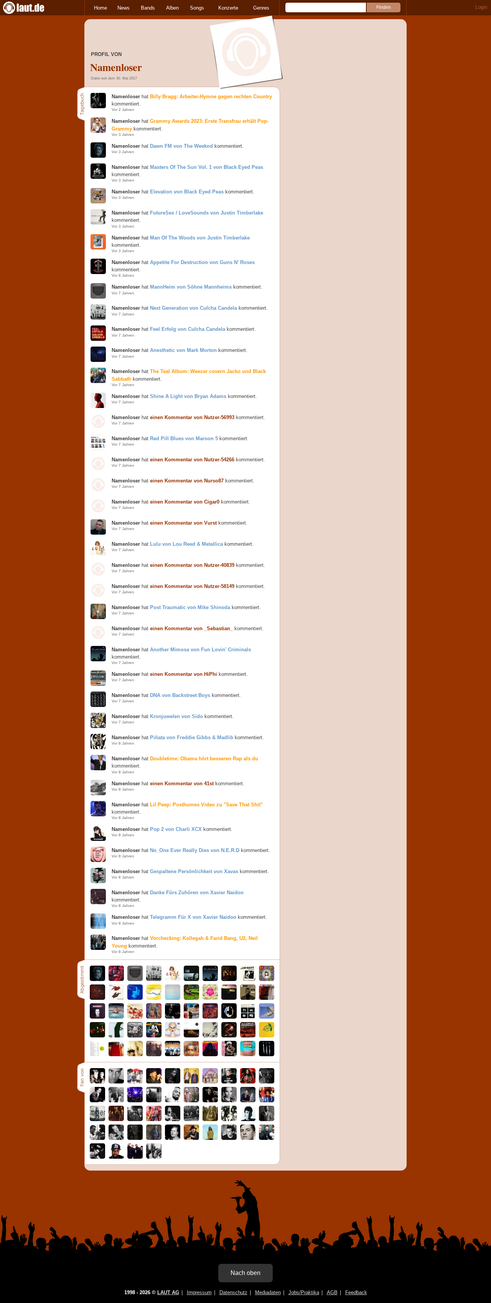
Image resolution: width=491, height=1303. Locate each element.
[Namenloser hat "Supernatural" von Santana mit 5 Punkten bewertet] (210, 1017)
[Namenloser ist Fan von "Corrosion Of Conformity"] (191, 1119)
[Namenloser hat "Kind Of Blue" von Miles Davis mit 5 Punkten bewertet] (172, 1017)
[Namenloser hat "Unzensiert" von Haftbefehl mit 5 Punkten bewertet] (266, 998)
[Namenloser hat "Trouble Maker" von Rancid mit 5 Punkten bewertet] (247, 1036)
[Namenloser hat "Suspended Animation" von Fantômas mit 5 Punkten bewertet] (210, 998)
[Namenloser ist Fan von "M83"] (229, 1138)
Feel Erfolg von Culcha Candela (187, 329)
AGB (332, 1292)
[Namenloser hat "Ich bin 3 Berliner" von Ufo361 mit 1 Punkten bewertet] (247, 1054)
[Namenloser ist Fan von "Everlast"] (229, 1082)
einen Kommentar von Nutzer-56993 (192, 417)
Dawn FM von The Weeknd (181, 146)
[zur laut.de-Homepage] (30, 7)
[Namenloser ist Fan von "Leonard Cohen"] (153, 1082)
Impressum (199, 1292)
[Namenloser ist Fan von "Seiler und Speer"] (191, 1100)
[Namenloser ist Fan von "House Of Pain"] (97, 1157)
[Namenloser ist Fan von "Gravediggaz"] (135, 1157)
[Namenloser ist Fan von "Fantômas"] (135, 1119)
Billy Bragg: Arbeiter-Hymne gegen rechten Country (211, 96)
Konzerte (228, 8)
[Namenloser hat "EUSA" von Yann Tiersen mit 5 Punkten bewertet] (172, 998)
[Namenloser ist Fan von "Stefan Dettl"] (210, 1082)
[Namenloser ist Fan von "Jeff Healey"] (172, 1138)
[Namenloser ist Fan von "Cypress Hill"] (266, 1138)
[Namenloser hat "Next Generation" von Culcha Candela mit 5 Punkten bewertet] (153, 979)
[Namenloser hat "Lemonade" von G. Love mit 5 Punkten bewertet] (266, 1036)
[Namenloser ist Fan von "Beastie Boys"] (116, 1100)
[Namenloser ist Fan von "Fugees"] (266, 1100)
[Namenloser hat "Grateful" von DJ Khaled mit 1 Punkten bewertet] (116, 1017)
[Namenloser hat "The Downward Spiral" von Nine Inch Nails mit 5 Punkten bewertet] (135, 1054)
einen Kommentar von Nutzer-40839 (192, 565)
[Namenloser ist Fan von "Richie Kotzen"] (247, 1100)
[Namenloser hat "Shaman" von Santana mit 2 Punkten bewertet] (153, 1017)
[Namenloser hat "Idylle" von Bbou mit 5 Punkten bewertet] (191, 998)
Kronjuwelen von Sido (176, 716)
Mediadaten (268, 1292)
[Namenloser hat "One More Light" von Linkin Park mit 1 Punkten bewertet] (153, 1054)
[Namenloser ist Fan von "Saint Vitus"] (210, 1119)
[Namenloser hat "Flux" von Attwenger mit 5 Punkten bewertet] (153, 998)
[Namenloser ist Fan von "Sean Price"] (116, 1157)
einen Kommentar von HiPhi (183, 674)
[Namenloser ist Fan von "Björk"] (229, 1100)
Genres (261, 8)
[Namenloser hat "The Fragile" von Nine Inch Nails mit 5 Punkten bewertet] (116, 1054)
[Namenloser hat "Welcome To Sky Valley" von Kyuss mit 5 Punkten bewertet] (229, 998)
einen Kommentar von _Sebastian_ (191, 628)
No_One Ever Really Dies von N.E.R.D (194, 850)
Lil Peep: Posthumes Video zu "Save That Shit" (206, 805)
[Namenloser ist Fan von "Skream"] (247, 1138)
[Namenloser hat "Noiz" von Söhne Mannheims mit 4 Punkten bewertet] (229, 979)
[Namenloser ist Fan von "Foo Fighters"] (116, 1119)
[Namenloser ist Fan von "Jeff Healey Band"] (97, 1082)
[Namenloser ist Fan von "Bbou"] (97, 1119)
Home (100, 8)
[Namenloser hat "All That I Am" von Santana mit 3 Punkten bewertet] (135, 1017)
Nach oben (245, 1273)
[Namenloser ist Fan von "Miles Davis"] (97, 1138)
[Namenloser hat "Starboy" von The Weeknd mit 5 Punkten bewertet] (210, 1054)
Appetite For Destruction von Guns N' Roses (202, 262)
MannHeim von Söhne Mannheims (191, 287)
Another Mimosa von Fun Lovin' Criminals (200, 649)
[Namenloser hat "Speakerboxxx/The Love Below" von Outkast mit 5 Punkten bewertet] (229, 1054)
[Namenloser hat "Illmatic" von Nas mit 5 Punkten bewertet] (191, 1054)
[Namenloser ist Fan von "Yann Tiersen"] (210, 1100)
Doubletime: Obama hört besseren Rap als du (204, 758)
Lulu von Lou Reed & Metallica (186, 544)
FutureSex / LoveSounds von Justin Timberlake (206, 213)
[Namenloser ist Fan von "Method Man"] (172, 1100)
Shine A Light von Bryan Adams (188, 396)
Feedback (356, 1292)
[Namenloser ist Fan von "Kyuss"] (229, 1119)
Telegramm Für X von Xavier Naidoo (193, 917)
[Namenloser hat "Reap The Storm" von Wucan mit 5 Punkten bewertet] (116, 998)
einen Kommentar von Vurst (183, 523)
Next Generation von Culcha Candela (193, 308)
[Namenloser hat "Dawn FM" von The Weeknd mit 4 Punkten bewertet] (97, 979)
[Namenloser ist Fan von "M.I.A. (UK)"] (247, 1082)
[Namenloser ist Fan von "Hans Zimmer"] (97, 1100)
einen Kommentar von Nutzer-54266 (192, 459)
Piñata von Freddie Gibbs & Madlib (191, 737)
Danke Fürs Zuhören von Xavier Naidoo (197, 892)
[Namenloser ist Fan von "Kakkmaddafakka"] (135, 1082)
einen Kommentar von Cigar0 (184, 502)
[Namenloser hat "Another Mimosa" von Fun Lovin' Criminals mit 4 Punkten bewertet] (210, 979)
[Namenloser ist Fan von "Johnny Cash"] (172, 1119)
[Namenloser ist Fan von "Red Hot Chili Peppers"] (153, 1119)
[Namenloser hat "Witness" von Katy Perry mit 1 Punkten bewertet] (172, 1036)
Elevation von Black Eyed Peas (187, 192)
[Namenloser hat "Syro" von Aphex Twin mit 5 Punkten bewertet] (97, 1054)
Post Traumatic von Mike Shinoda (190, 607)
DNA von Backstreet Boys (180, 695)
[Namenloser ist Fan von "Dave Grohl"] (266, 1082)
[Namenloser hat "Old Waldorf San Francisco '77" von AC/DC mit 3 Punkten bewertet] (153, 1036)
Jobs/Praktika (303, 1292)
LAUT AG (168, 1292)
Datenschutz (233, 1292)
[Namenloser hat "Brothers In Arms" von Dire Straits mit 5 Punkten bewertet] (266, 1017)
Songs (197, 8)
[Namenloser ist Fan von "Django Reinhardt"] (116, 1138)
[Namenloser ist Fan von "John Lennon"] (247, 1119)
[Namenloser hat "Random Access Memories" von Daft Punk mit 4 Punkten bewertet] (229, 1017)
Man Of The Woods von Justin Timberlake (200, 238)
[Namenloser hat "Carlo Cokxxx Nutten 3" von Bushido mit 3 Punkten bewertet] (266, 1054)
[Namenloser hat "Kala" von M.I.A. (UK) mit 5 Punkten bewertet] (266, 979)
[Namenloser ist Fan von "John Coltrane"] (266, 1119)
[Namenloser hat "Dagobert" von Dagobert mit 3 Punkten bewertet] (97, 1017)
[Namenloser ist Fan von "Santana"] (191, 1138)
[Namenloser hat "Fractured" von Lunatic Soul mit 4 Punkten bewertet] (97, 998)
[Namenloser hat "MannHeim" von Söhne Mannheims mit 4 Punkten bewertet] (135, 979)
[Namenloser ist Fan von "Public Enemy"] (153, 1157)
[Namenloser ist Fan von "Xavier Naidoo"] (116, 1082)
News (123, 8)
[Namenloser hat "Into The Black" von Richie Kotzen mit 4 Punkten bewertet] (116, 1036)
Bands (148, 8)
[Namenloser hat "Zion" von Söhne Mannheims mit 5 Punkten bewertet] (116, 979)
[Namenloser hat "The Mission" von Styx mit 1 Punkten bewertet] (229, 1036)
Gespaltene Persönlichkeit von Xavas (194, 871)
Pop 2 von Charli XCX (176, 829)
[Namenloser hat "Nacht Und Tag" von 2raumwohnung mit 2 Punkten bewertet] (191, 1036)
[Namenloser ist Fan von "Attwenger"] (135, 1100)
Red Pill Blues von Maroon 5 (184, 438)
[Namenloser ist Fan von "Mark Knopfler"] (153, 1138)
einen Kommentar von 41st (182, 783)
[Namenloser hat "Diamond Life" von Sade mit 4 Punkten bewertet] (191, 979)
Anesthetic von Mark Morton (183, 350)
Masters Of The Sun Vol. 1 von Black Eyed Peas (206, 167)
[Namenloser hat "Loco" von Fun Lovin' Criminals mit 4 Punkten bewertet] (172, 1054)
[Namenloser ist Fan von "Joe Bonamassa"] (135, 1138)
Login (481, 7)
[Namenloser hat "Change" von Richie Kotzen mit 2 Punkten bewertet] (97, 1036)
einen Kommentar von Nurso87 (187, 481)
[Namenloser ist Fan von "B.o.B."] (172, 1082)
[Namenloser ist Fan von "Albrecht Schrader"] (153, 1100)
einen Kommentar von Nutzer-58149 (192, 586)
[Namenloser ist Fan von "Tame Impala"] (210, 1138)
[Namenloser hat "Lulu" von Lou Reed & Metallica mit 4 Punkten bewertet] (172, 979)
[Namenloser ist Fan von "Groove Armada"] (191, 1082)
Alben (172, 8)
